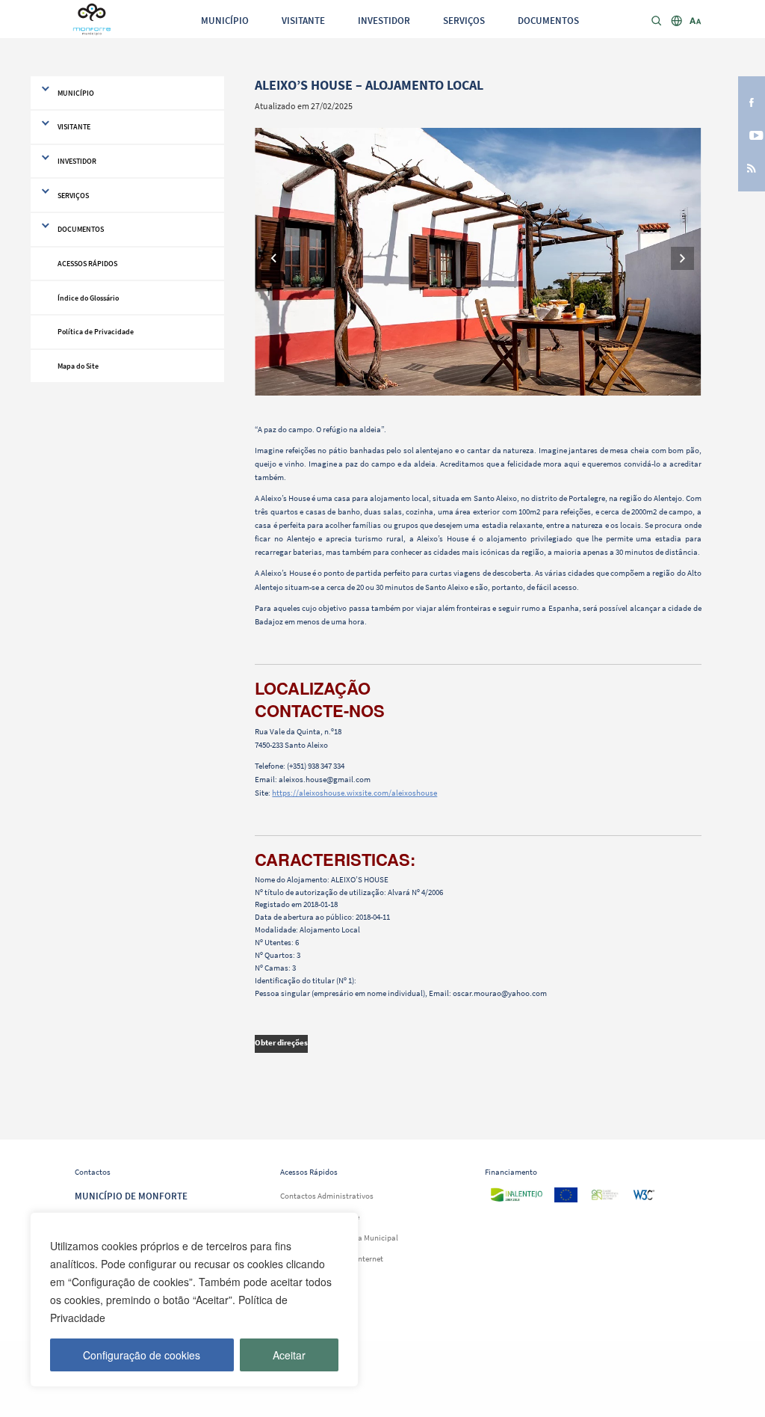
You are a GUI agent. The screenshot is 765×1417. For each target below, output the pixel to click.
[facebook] (751, 101)
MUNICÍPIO (225, 20)
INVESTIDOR (384, 20)
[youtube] (751, 134)
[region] (194, 1299)
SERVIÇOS (464, 20)
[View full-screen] (478, 262)
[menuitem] (225, 19)
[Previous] (273, 258)
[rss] (751, 167)
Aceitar (289, 1354)
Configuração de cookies (141, 1354)
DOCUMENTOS (548, 20)
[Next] (682, 258)
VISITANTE (303, 20)
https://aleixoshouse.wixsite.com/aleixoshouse (354, 792)
